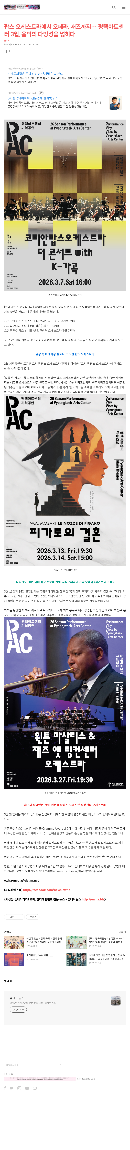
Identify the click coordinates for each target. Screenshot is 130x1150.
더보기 (122, 932)
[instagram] (19, 1088)
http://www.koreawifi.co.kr (22, 93)
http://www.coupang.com (22, 68)
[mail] (35, 1088)
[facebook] (5, 1088)
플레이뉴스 (17, 998)
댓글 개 (8, 981)
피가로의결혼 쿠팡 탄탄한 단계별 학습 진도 (35, 74)
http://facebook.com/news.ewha (46, 890)
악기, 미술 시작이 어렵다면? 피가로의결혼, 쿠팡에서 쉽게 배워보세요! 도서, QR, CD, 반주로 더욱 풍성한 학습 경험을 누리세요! (65, 80)
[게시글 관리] (21, 916)
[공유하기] (17, 916)
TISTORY (8, 1074)
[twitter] (12, 1088)
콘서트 (7, 40)
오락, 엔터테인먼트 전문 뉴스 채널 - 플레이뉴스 (33, 1002)
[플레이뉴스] (22, 7)
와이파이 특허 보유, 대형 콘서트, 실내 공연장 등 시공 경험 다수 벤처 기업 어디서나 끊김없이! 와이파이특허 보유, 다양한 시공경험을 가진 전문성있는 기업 (54, 104)
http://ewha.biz (93, 899)
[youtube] (27, 1088)
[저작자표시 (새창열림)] (40, 917)
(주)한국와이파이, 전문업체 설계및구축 (33, 98)
